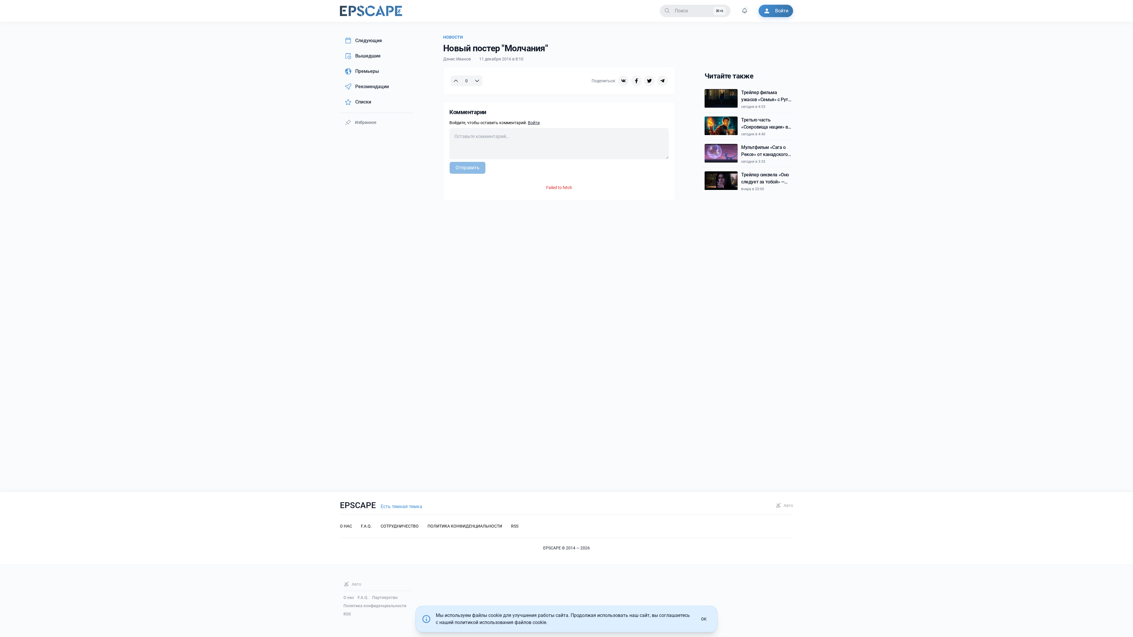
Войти (534, 122)
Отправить (467, 167)
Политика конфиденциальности (374, 605)
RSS (347, 614)
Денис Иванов (457, 59)
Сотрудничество (400, 526)
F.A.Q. (363, 597)
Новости (453, 37)
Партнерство (385, 597)
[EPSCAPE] (371, 11)
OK (704, 619)
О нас (348, 597)
